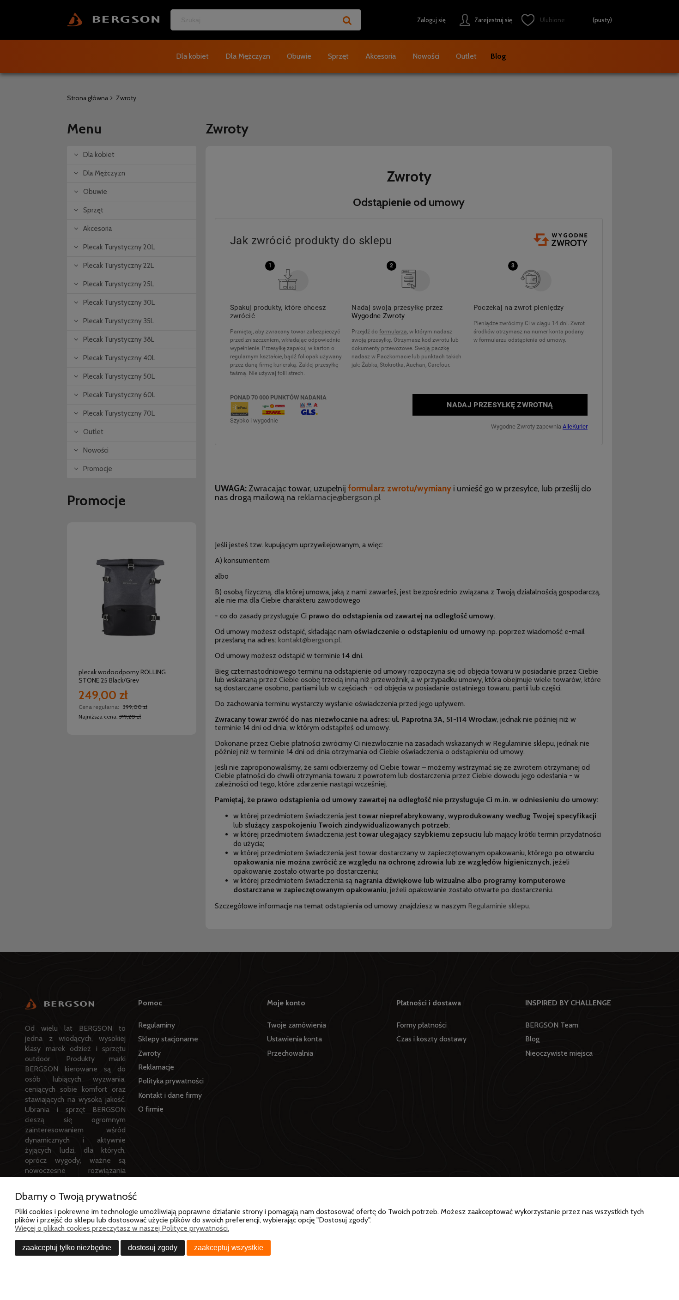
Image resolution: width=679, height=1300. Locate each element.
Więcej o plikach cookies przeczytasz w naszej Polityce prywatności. (122, 1228)
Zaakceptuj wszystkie (228, 1248)
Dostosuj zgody (152, 1248)
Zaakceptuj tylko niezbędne (66, 1248)
